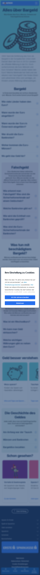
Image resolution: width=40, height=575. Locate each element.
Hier (32, 285)
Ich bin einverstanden (20, 297)
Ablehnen (20, 303)
